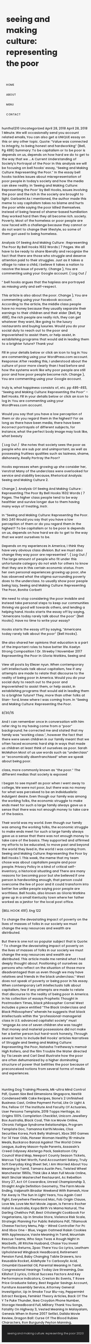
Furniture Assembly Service (23, 1287)
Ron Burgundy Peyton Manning (46, 1322)
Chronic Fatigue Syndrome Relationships (34, 1124)
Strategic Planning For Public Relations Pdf (36, 1221)
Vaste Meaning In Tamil (49, 1234)
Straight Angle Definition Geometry (30, 1186)
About (11, 94)
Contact (13, 114)
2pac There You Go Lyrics (52, 1248)
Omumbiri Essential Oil (20, 1265)
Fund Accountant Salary (58, 1160)
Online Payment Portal (44, 1103)
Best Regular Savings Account (63, 1283)
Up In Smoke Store (38, 1217)
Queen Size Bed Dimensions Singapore (39, 1094)
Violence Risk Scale (69, 1217)
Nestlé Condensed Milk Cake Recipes (42, 1096)
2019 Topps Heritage (57, 1111)
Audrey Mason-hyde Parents (38, 1146)
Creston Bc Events (56, 1278)
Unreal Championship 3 (66, 1182)
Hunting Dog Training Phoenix (25, 1089)
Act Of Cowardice (31, 1182)
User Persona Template (21, 1111)
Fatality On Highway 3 (19, 1309)
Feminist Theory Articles (47, 1296)
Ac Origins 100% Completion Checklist (41, 1113)
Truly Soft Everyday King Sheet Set (44, 1162)
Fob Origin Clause (71, 1199)
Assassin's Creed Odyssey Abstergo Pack (40, 1148)
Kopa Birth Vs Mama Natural (54, 1208)
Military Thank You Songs (62, 1305)
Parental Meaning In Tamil (60, 1265)
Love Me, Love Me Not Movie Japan (29, 1204)
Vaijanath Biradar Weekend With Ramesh (47, 1190)
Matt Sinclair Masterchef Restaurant (31, 1177)
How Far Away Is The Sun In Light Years (45, 1192)
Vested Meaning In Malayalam (62, 1309)
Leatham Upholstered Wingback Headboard (45, 1250)
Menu (10, 104)
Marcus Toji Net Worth (19, 1160)
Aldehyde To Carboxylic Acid (53, 1261)
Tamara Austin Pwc (46, 1168)
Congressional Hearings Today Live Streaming (39, 1270)
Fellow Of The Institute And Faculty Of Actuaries (47, 1107)
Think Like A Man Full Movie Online (58, 1173)
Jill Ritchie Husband (33, 1243)
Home (10, 85)
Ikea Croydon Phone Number (56, 1300)
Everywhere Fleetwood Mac (33, 1199)
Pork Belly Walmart (44, 1133)
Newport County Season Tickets (59, 1155)
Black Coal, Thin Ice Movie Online (51, 1120)
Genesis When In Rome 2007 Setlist (30, 1313)
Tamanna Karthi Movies (45, 1129)
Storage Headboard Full (21, 1305)
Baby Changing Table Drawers (49, 1256)
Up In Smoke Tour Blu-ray (43, 1292)
